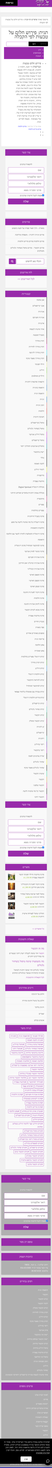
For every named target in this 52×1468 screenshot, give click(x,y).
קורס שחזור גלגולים (18, 1148)
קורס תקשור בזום (21, 1152)
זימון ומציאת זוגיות (41, 1361)
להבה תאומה (37, 1061)
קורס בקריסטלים (22, 1115)
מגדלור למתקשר (35, 1082)
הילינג (45, 1366)
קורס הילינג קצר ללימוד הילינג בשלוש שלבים (28, 1125)
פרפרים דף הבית (31, 20)
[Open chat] (48, 1461)
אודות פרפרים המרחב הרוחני (37, 1408)
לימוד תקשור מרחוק (17, 1078)
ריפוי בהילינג (43, 1326)
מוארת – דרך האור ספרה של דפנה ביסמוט (28, 228)
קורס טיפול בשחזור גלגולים (31, 1135)
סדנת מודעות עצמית (34, 1103)
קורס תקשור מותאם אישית (31, 1160)
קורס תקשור (37, 1152)
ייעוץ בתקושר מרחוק (34, 1053)
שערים (41, 1014)
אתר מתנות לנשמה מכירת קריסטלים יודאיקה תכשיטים (27, 1375)
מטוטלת (39, 1086)
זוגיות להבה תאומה (34, 1040)
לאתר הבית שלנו (41, 1395)
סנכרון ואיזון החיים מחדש (32, 1111)
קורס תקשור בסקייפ (34, 1156)
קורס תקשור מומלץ (40, 1308)
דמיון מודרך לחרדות (40, 1312)
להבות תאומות (22, 1061)
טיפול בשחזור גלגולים (33, 1049)
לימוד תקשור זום (35, 1078)
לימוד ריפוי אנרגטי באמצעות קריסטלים (27, 1065)
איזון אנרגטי (43, 1330)
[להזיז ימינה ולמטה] (3, 3)
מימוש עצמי (27, 1086)
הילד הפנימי (37, 1036)
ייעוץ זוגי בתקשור (41, 1335)
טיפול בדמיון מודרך (34, 1044)
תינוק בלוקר (39, 1007)
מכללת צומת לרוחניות (33, 1090)
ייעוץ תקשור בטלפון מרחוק (37, 1339)
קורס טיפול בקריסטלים (33, 1131)
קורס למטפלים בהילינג (33, 1143)
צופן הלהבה (13, 1111)
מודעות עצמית (19, 1082)
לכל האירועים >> (26, 279)
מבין (26, 1459)
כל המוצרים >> (38, 929)
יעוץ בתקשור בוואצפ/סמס (32, 1057)
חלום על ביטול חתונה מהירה (33, 1001)
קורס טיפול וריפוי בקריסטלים (30, 1139)
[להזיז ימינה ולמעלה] (3, 2)
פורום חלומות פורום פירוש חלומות (31, 241)
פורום (46, 1399)
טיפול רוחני (17, 1049)
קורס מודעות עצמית (40, 1352)
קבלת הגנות (37, 1115)
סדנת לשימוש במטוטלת (33, 1099)
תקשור (41, 953)
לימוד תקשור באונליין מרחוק (31, 1074)
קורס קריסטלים (36, 1148)
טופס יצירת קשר (41, 1426)
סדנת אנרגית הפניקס (34, 1094)
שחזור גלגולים (42, 1370)
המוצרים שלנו (42, 1413)
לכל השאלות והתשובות (35, 977)
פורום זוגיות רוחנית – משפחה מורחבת (29, 235)
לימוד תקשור (37, 1069)
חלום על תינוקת (38, 994)
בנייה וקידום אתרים (16, 1464)
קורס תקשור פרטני (34, 1164)
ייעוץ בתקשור (16, 1053)
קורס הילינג (37, 1120)
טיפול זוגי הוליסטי (41, 1357)
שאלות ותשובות (41, 1417)
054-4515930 (25, 1268)
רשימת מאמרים (42, 1404)
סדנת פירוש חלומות (34, 1107)
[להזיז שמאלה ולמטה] (2, 3)
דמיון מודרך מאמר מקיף (39, 1321)
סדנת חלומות (17, 1094)
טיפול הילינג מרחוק (40, 1348)
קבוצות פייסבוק (42, 1422)
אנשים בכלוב (39, 1020)
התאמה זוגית (24, 1036)
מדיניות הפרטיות (42, 1453)
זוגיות (13, 1036)
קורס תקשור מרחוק (40, 1344)
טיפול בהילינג (18, 1044)
